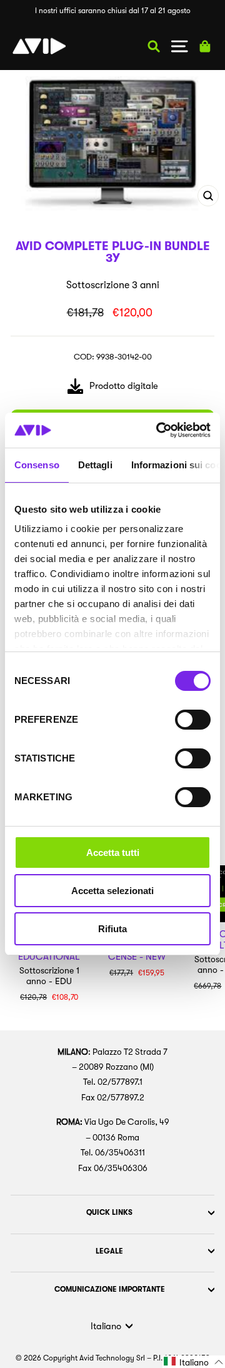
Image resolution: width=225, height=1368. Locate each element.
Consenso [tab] (36, 465)
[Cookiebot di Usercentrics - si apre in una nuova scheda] (159, 430)
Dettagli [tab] (95, 465)
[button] (193, 1361)
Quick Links (109, 1212)
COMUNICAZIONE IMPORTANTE (109, 1289)
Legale (109, 1251)
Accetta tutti (112, 852)
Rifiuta (112, 928)
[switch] (193, 720)
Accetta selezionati (112, 890)
